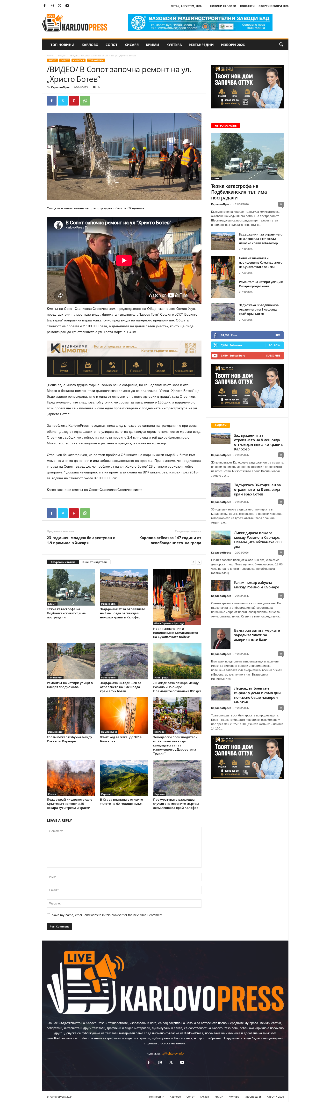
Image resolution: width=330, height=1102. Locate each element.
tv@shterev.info (173, 1053)
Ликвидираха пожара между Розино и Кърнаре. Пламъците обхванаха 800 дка (177, 687)
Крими (152, 44)
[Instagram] (52, 5)
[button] (281, 44)
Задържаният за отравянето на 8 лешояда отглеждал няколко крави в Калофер (122, 613)
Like (277, 335)
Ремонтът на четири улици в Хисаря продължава (70, 685)
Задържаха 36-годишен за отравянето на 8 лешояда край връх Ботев (120, 687)
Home (50, 55)
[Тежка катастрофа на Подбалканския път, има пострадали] (71, 587)
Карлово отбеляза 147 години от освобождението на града (170, 540)
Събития (78, 60)
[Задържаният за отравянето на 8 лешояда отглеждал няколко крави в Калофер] (124, 587)
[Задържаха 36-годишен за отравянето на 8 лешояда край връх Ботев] (124, 661)
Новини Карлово (223, 6)
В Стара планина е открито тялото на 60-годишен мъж (121, 801)
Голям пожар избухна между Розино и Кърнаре (69, 739)
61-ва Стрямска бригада (169, 623)
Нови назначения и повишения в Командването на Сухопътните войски (175, 632)
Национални (109, 731)
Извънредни (201, 44)
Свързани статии (63, 562)
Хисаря (132, 44)
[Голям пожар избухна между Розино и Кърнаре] (71, 715)
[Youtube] (67, 5)
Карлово (90, 44)
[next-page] (199, 562)
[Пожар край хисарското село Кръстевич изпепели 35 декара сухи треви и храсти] (71, 778)
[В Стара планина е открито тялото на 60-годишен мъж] (124, 778)
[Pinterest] (74, 101)
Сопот (111, 44)
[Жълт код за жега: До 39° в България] (124, 715)
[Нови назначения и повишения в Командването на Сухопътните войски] (177, 597)
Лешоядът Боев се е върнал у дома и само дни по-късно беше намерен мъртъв (257, 695)
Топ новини (62, 44)
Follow (274, 345)
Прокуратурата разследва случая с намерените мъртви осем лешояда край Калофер (176, 803)
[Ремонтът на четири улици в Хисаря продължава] (71, 661)
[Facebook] (45, 5)
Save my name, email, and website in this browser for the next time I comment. (107, 915)
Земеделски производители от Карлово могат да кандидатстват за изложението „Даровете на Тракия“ (175, 745)
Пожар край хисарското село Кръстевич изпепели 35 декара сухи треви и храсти (69, 803)
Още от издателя (94, 562)
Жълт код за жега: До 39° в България (121, 739)
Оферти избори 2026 (273, 6)
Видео (61, 55)
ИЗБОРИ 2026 (233, 44)
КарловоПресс (61, 87)
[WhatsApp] (85, 101)
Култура (174, 44)
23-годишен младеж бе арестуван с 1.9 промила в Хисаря (81, 540)
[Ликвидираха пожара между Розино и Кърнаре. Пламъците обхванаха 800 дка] (177, 661)
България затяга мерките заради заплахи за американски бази (257, 635)
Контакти (247, 6)
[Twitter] (60, 5)
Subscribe (273, 355)
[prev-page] (193, 562)
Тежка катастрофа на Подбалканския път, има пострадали (66, 613)
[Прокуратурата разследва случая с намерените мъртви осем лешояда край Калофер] (177, 778)
